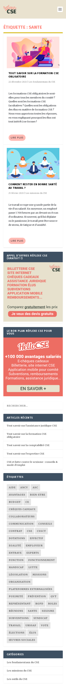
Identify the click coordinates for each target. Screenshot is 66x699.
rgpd (39, 603)
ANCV (24, 487)
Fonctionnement (41, 560)
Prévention (37, 596)
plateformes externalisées (30, 589)
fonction (16, 560)
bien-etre (37, 494)
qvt (54, 596)
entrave (15, 552)
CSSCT (41, 531)
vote (44, 625)
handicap (16, 567)
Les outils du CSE (17, 679)
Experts (32, 552)
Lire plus (17, 137)
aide (12, 487)
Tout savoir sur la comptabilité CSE (28, 445)
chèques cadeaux (22, 509)
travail (15, 625)
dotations (17, 538)
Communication (21, 523)
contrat (15, 531)
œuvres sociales (22, 639)
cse (29, 531)
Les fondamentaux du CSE (42, 82)
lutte (33, 567)
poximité (16, 596)
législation (18, 574)
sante (32, 610)
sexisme (48, 610)
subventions (19, 618)
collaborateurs (22, 516)
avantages (17, 494)
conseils (45, 523)
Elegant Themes (27, 694)
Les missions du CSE (36, 193)
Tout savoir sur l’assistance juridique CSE (32, 425)
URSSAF (31, 625)
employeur (34, 545)
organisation (19, 581)
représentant (20, 603)
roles (52, 603)
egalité (15, 545)
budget (15, 501)
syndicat (41, 618)
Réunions (16, 610)
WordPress (56, 694)
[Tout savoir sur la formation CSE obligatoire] (33, 52)
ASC (35, 487)
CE (27, 501)
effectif (36, 538)
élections (17, 632)
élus (32, 632)
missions (39, 574)
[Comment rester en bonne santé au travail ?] (33, 163)
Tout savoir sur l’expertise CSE (25, 453)
